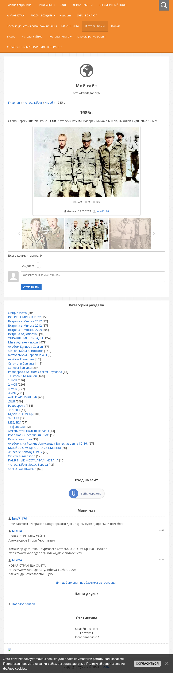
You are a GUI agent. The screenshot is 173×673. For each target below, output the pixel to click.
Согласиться (147, 663)
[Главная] (86, 76)
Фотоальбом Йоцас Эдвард (28, 465)
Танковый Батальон (22, 376)
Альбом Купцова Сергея (25, 347)
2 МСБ (12, 384)
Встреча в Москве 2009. (25, 330)
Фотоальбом (32, 103)
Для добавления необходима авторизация (86, 582)
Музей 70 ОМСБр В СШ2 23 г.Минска (34, 448)
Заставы (14, 410)
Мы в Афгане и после (23, 342)
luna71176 (103, 211)
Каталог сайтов (23, 604)
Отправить (31, 287)
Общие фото (17, 313)
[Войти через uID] (38, 266)
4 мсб (49, 103)
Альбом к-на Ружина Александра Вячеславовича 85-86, (48, 443)
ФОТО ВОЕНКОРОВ (22, 469)
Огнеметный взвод (21, 456)
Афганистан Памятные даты (28, 431)
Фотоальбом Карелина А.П (27, 355)
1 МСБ (12, 380)
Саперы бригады (20, 368)
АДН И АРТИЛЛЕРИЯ (23, 397)
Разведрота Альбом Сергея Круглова (35, 372)
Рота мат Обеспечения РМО (28, 435)
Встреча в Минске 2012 (25, 325)
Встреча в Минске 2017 (25, 321)
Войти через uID (91, 493)
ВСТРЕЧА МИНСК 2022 (24, 317)
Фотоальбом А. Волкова (25, 351)
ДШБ (11, 401)
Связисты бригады (21, 363)
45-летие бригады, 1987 (25, 452)
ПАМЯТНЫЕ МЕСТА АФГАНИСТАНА (33, 460)
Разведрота (16, 406)
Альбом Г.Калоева (21, 359)
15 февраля (16, 427)
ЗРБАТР (13, 418)
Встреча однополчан (23, 334)
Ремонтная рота (20, 439)
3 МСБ (12, 389)
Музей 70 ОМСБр (20, 414)
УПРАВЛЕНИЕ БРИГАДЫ (25, 338)
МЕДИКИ (14, 422)
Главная (14, 103)
